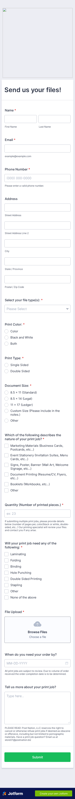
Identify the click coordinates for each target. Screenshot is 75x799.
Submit (37, 757)
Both (13, 343)
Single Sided (19, 365)
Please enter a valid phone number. (24, 185)
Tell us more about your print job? (30, 687)
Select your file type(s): (24, 300)
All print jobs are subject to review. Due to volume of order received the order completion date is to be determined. (37, 672)
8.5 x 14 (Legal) (21, 398)
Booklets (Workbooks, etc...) (30, 484)
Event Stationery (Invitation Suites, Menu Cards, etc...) (39, 457)
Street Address (13, 215)
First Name (11, 126)
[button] (67, 663)
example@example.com (18, 156)
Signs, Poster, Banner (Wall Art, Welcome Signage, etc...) (39, 466)
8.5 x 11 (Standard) (23, 392)
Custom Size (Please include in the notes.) (35, 412)
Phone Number (17, 169)
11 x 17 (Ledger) (21, 405)
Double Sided (20, 371)
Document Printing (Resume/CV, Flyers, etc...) (38, 476)
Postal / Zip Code (14, 286)
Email (10, 140)
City (7, 251)
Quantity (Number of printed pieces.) (34, 505)
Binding (15, 566)
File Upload (14, 612)
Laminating (18, 554)
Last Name (45, 126)
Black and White (21, 337)
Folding (15, 560)
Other (14, 420)
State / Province (14, 269)
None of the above (23, 597)
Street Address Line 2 (17, 233)
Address (11, 199)
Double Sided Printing (26, 579)
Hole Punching (20, 573)
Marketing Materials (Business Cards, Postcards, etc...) (36, 447)
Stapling (16, 585)
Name (10, 110)
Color (14, 331)
